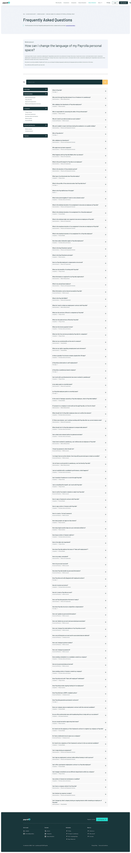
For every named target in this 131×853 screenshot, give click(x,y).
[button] (100, 3)
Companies (73, 2)
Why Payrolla (58, 2)
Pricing (108, 2)
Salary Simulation (82, 2)
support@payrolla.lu (70, 25)
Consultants (66, 2)
